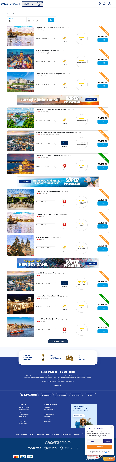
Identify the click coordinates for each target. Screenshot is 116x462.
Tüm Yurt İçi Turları (24, 409)
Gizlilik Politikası (40, 434)
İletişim (17, 434)
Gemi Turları (22, 421)
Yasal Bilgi (31, 434)
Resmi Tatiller (47, 412)
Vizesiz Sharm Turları (50, 409)
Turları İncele (99, 446)
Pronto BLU (47, 407)
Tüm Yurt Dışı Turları (24, 407)
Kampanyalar (76, 434)
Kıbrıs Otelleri (22, 416)
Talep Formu (110, 458)
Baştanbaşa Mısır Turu (50, 419)
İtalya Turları (22, 412)
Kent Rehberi (76, 395)
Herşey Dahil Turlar (49, 414)
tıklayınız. (107, 452)
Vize (91, 395)
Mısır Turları (47, 421)
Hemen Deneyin (78, 415)
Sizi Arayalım (62, 395)
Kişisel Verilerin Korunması (52, 434)
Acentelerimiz (48, 395)
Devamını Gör (57, 385)
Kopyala (108, 441)
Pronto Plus (47, 416)
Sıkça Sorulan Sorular (66, 434)
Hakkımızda (24, 434)
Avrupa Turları (23, 423)
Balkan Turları (22, 425)
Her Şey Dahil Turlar (24, 414)
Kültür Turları (22, 419)
